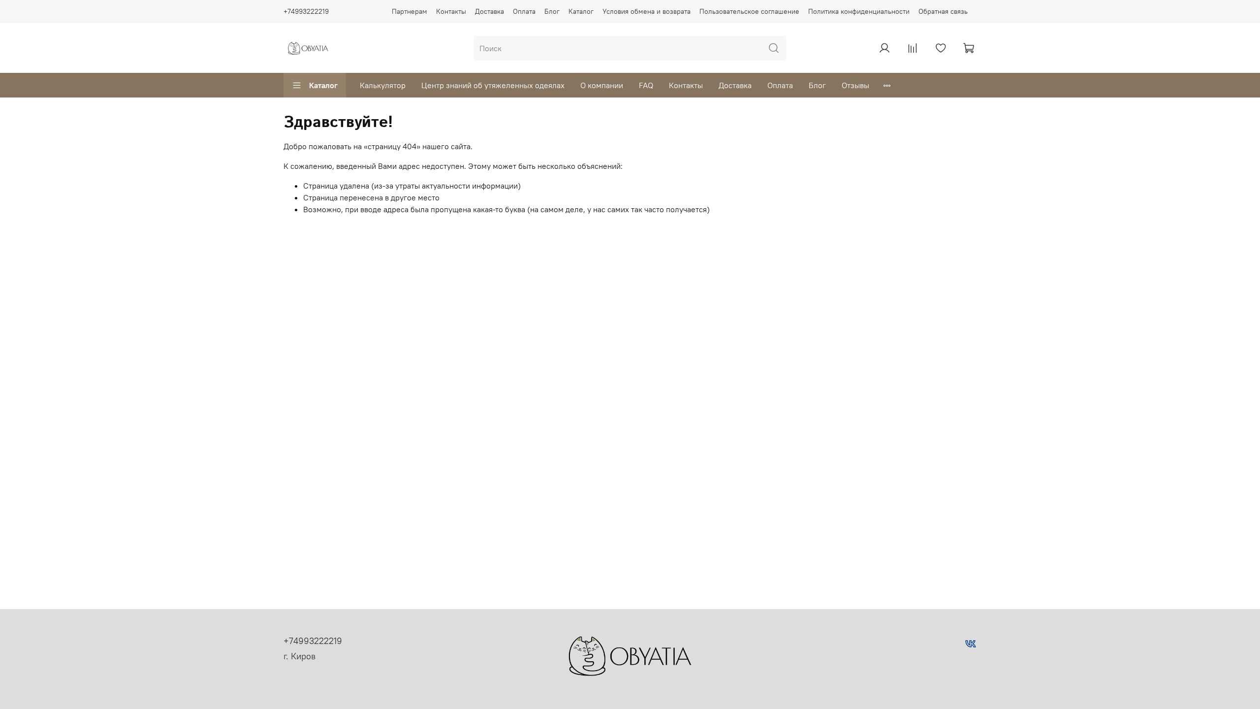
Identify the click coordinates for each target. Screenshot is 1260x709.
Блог (552, 11)
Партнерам (409, 11)
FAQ (646, 85)
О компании (601, 85)
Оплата (524, 11)
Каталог (581, 11)
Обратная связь (943, 11)
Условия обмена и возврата (646, 11)
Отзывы (855, 85)
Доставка (489, 11)
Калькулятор (383, 85)
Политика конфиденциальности (859, 11)
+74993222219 (306, 11)
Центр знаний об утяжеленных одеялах (493, 85)
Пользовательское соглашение (749, 11)
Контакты (451, 11)
